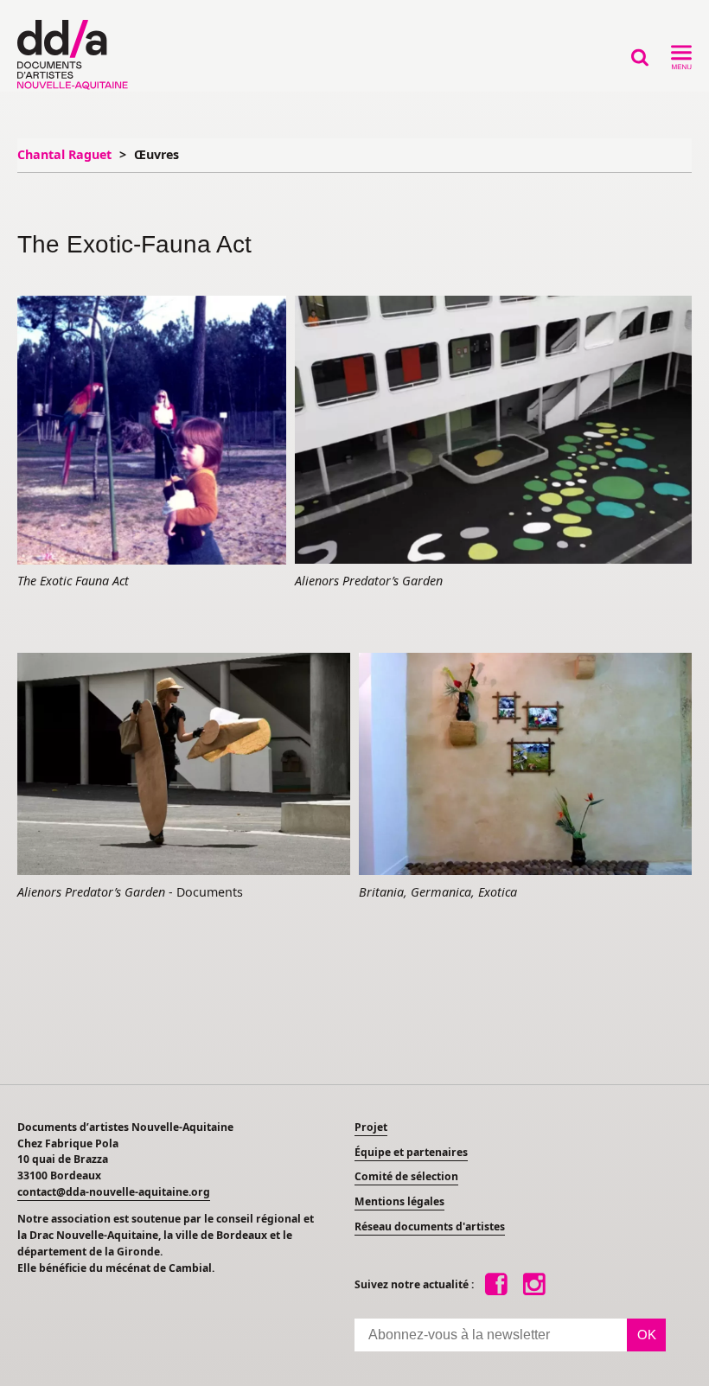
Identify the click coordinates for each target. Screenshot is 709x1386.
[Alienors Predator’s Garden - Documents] (183, 765)
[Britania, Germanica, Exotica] (525, 765)
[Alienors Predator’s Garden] (493, 431)
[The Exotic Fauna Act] (151, 431)
